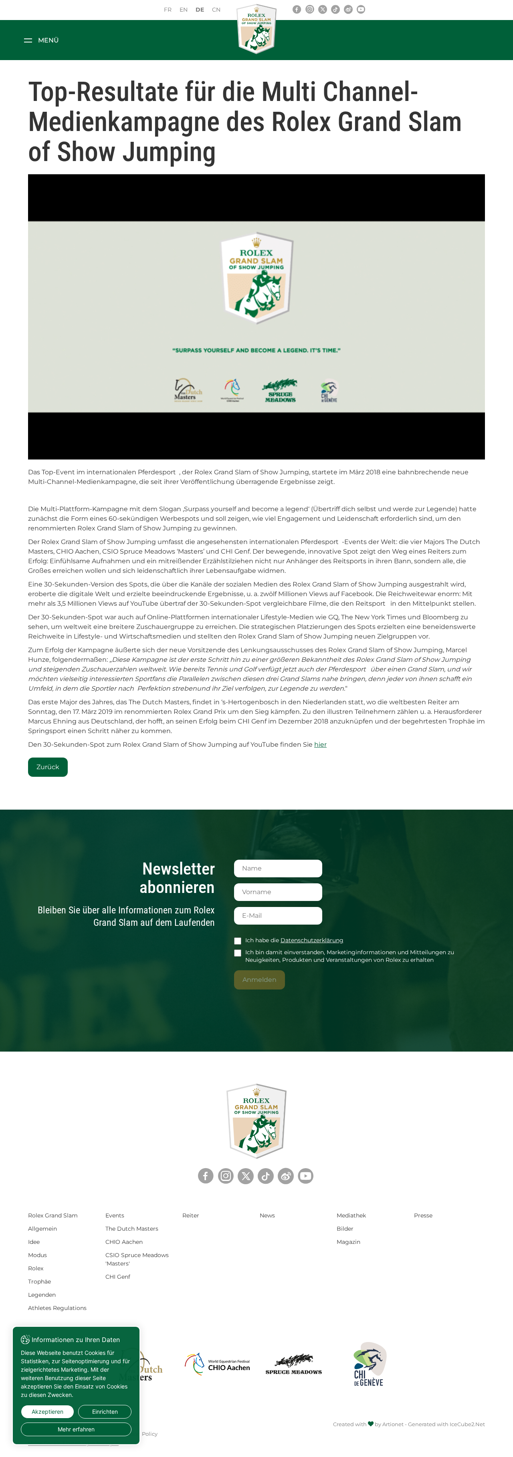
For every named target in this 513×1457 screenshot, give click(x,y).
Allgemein (42, 1228)
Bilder (345, 1228)
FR (168, 9)
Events (114, 1215)
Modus (37, 1255)
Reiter (190, 1215)
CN (216, 9)
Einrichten (105, 1411)
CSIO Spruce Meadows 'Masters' (137, 1259)
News (267, 1215)
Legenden (42, 1294)
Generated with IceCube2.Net (446, 1424)
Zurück (47, 767)
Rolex (35, 1268)
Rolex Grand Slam (53, 1215)
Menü (48, 40)
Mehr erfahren (76, 1429)
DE (200, 9)
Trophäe (39, 1281)
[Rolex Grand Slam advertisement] (256, 316)
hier (320, 744)
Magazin (348, 1241)
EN (184, 9)
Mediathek (351, 1215)
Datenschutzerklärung (312, 940)
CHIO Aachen (124, 1241)
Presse (423, 1215)
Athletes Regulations (57, 1308)
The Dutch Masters (131, 1228)
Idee (34, 1241)
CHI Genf (117, 1276)
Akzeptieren (47, 1411)
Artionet (393, 1424)
